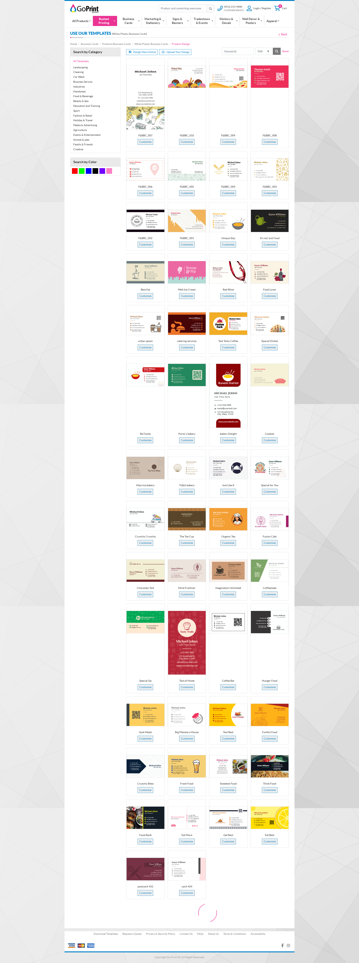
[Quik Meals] (145, 715)
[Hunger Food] (270, 622)
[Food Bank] (145, 817)
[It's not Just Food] (270, 221)
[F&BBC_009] (228, 76)
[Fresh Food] (187, 766)
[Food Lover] (270, 272)
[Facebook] (282, 946)
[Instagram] (288, 946)
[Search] (277, 51)
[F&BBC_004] (228, 169)
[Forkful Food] (270, 715)
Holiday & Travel (83, 120)
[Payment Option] (122, 945)
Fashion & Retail (82, 115)
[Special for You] (270, 468)
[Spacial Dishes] (270, 323)
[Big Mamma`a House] (187, 715)
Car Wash (79, 76)
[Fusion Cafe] (270, 519)
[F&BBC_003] (270, 169)
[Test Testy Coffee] (228, 323)
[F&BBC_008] (270, 76)
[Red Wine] (228, 272)
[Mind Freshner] (187, 570)
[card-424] (187, 869)
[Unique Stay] (228, 221)
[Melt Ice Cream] (187, 272)
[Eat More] (187, 817)
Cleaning (78, 72)
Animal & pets (81, 139)
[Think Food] (270, 766)
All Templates (81, 61)
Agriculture (80, 130)
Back (284, 34)
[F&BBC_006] (145, 169)
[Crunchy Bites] (145, 766)
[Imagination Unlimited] (228, 570)
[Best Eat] (145, 272)
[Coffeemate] (270, 570)
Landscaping (80, 67)
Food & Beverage (83, 96)
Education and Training (86, 105)
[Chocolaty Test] (145, 570)
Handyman (79, 91)
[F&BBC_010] (187, 76)
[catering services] (187, 323)
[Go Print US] (85, 8)
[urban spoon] (145, 323)
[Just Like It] (228, 468)
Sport (76, 110)
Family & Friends (83, 144)
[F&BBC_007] (145, 97)
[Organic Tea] (228, 519)
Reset (285, 51)
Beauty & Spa (80, 101)
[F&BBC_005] (187, 169)
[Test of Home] (187, 643)
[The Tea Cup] (187, 519)
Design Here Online (144, 52)
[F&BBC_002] (145, 221)
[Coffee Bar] (228, 622)
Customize (145, 141)
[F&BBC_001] (187, 221)
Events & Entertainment (87, 134)
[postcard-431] (145, 869)
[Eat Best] (270, 817)
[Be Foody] (145, 375)
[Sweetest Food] (228, 766)
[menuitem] (81, 21)
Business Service (82, 81)
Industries (79, 86)
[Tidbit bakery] (187, 468)
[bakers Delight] (228, 396)
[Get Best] (228, 817)
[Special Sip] (145, 622)
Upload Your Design (178, 52)
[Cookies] (270, 375)
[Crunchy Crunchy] (145, 519)
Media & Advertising (85, 125)
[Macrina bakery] (145, 468)
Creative (78, 149)
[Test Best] (228, 715)
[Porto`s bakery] (187, 375)
